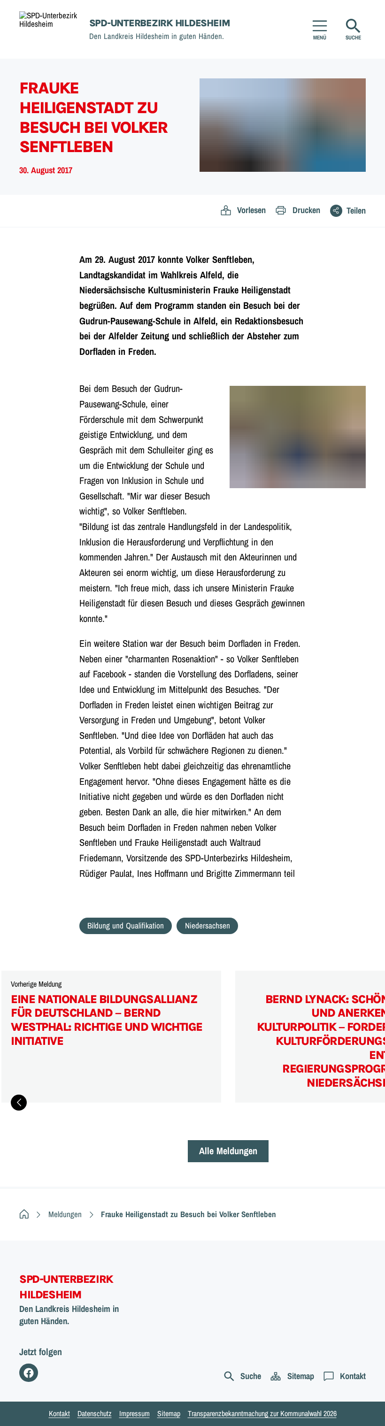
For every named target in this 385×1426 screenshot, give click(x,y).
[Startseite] (24, 1214)
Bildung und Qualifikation (125, 925)
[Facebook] (28, 1373)
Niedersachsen (207, 925)
